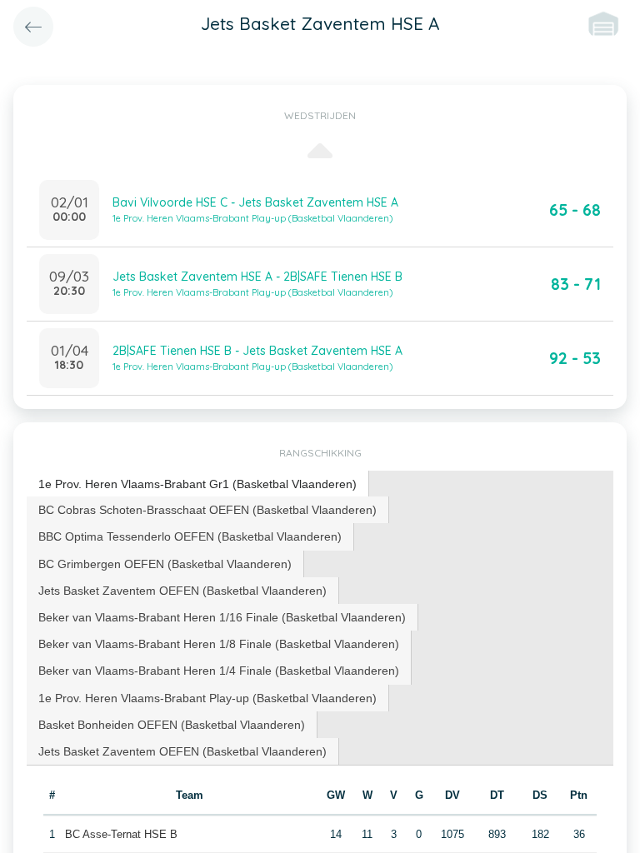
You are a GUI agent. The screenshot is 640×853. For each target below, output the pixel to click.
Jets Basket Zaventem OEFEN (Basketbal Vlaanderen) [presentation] (182, 590)
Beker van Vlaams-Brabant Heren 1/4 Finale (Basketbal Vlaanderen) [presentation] (218, 670)
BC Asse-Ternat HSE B (121, 834)
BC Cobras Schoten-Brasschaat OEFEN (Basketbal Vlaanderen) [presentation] (207, 509)
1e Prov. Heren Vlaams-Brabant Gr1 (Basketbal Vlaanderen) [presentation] (197, 484)
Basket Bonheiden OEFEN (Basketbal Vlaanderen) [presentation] (171, 724)
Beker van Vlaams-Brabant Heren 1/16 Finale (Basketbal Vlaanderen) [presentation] (222, 617)
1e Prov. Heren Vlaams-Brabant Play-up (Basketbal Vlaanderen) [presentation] (207, 698)
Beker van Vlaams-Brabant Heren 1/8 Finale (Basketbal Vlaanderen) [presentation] (218, 644)
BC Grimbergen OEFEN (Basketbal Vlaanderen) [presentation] (165, 564)
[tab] (198, 484)
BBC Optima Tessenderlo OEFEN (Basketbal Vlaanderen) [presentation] (190, 536)
